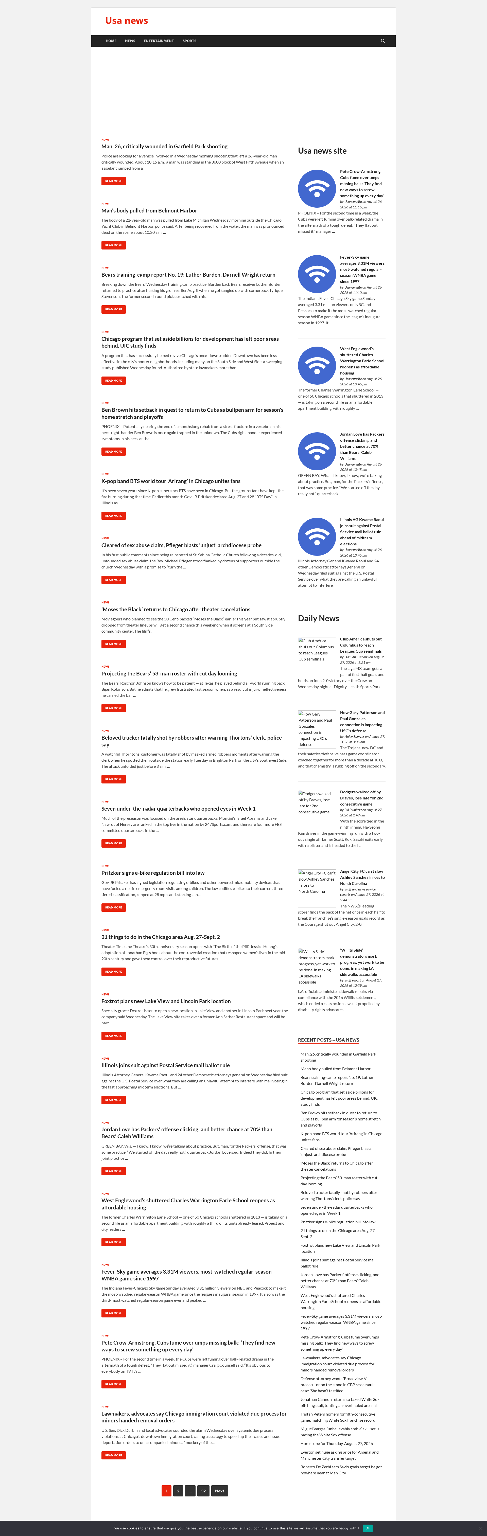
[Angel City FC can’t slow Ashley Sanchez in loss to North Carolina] (317, 905)
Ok (368, 1528)
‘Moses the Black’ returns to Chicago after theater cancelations (175, 609)
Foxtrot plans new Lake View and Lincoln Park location (166, 1001)
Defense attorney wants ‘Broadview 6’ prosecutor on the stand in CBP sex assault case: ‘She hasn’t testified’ (338, 1384)
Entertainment (159, 41)
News (130, 41)
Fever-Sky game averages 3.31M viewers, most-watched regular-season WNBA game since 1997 (363, 269)
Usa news (126, 20)
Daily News (318, 618)
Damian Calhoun (356, 657)
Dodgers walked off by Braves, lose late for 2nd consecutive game (362, 797)
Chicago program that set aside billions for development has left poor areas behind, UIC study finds (339, 1098)
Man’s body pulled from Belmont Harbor (149, 210)
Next (219, 1490)
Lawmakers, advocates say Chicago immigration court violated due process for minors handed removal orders (337, 1363)
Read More (111, 180)
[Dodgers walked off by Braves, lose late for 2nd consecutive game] (317, 826)
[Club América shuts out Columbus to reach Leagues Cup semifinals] (317, 673)
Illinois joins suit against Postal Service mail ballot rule (165, 1065)
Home (111, 41)
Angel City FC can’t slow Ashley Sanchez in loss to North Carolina (362, 877)
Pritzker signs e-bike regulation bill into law (153, 872)
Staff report (352, 980)
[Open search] (383, 41)
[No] (480, 1528)
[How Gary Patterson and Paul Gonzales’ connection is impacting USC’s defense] (317, 746)
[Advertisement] (243, 92)
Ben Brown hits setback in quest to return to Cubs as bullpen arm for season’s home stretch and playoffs (341, 1118)
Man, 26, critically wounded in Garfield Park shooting (164, 146)
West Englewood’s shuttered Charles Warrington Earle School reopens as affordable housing (362, 360)
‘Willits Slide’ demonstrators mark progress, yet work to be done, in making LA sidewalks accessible (362, 962)
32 (203, 1490)
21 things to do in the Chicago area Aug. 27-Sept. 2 (160, 937)
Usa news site (322, 150)
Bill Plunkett (353, 810)
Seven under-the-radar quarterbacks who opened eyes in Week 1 (178, 808)
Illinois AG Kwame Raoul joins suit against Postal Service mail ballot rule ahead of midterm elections (362, 531)
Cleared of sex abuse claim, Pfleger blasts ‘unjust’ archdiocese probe (181, 545)
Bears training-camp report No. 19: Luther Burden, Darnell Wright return (188, 274)
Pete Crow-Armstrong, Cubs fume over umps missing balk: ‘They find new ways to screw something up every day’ (362, 183)
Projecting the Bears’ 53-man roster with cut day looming (169, 673)
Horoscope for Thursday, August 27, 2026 (337, 1443)
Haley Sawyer (354, 736)
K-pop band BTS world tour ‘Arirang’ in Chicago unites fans (170, 481)
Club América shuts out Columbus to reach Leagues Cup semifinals (361, 644)
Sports (189, 41)
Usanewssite (353, 201)
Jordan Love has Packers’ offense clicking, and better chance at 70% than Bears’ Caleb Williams (363, 446)
